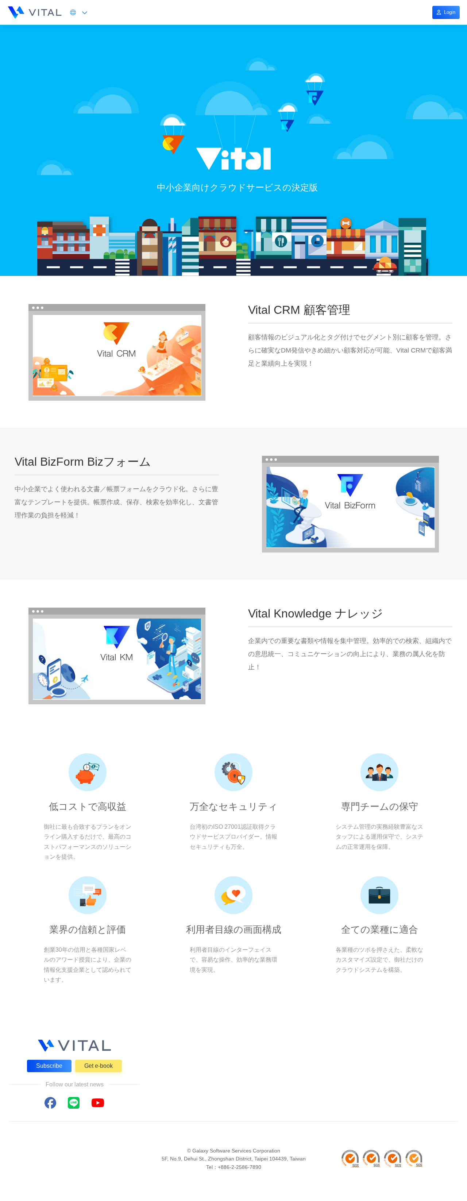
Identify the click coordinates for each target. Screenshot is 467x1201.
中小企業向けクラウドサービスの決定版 (237, 187)
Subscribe (49, 1066)
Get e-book (98, 1066)
